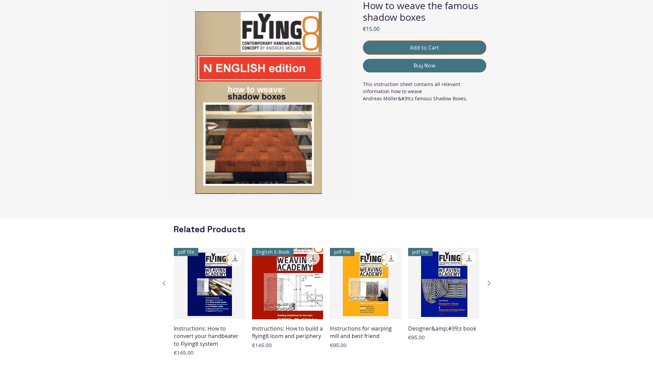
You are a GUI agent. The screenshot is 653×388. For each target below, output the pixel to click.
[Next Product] (489, 283)
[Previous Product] (164, 283)
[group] (326, 302)
